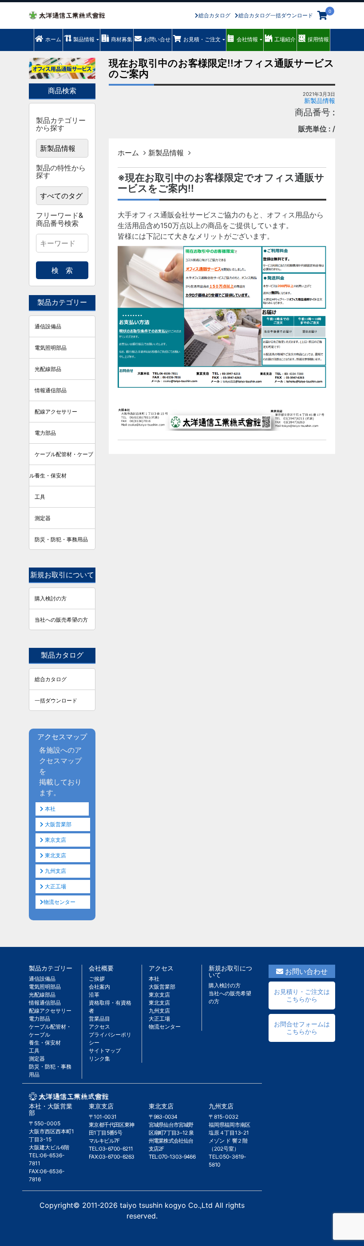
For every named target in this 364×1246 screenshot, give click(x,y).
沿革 (94, 994)
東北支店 (55, 855)
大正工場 (55, 886)
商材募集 (121, 39)
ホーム (53, 39)
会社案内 (99, 986)
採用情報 (318, 39)
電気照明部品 (51, 347)
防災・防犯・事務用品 (61, 539)
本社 (49, 808)
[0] (322, 15)
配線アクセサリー (56, 411)
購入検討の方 (51, 598)
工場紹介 (285, 39)
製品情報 (84, 39)
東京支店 (55, 839)
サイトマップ (105, 1050)
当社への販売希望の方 (61, 619)
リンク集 (99, 1058)
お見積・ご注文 (202, 39)
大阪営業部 (57, 824)
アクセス (99, 1026)
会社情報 (247, 39)
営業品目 (99, 1018)
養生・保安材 (51, 475)
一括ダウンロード (56, 700)
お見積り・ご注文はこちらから (302, 995)
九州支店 (55, 870)
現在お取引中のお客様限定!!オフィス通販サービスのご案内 (221, 68)
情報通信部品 (51, 390)
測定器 (43, 518)
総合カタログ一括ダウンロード (275, 15)
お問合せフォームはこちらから (302, 1028)
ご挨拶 (97, 978)
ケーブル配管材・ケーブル (61, 458)
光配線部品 (48, 369)
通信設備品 (48, 326)
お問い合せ (157, 39)
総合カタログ (214, 15)
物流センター (59, 902)
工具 (40, 496)
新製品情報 (319, 100)
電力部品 (45, 433)
